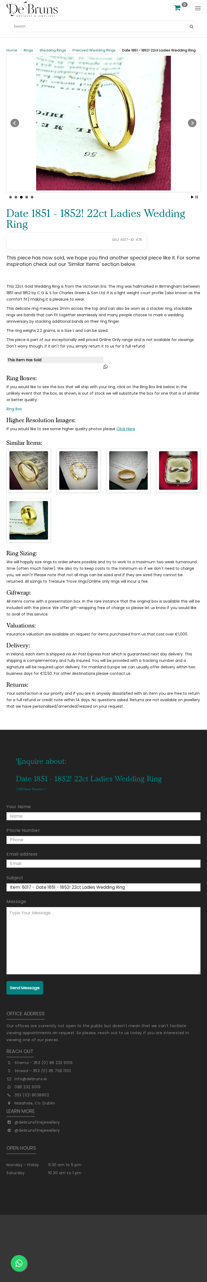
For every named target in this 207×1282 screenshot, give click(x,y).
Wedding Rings (53, 50)
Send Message (25, 988)
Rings (28, 50)
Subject (14, 878)
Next (192, 123)
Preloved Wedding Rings (94, 50)
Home (11, 50)
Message (16, 901)
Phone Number (23, 830)
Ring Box (14, 409)
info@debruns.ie (31, 1079)
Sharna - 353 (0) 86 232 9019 (44, 1062)
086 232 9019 (27, 1087)
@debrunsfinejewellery (37, 1122)
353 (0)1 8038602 (32, 1095)
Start (192, 197)
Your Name (18, 807)
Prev (15, 123)
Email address (22, 854)
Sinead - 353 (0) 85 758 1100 (43, 1070)
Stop (196, 197)
